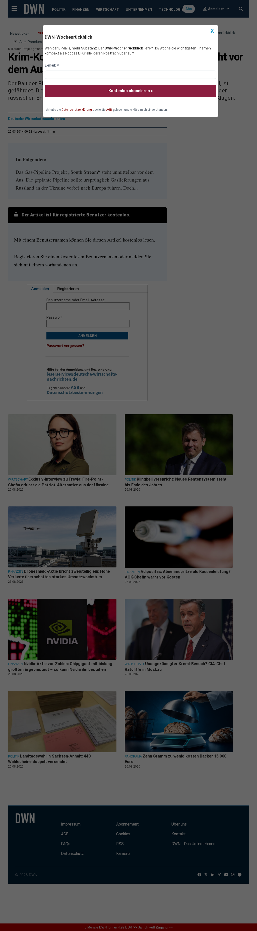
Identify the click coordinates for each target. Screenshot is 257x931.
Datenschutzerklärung (76, 109)
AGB (109, 109)
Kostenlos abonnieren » (130, 90)
